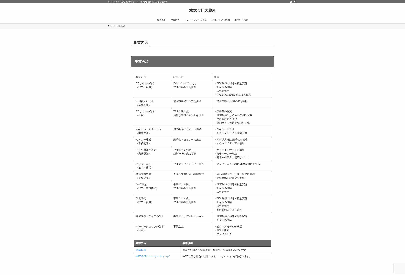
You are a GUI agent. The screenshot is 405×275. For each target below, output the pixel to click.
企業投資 (141, 250)
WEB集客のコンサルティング (153, 256)
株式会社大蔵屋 (202, 10)
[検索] (295, 1)
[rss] (291, 1)
